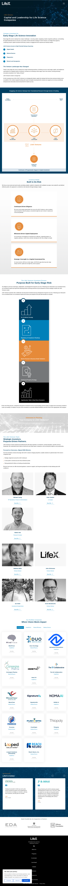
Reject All (17, 880)
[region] (17, 876)
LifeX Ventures (35, 144)
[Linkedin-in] (34, 846)
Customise (9, 880)
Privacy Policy (42, 883)
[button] (53, 776)
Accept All (26, 880)
